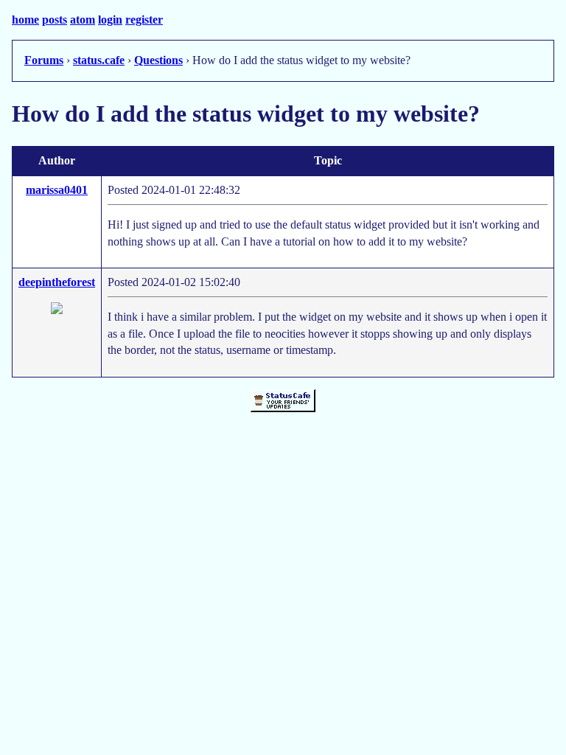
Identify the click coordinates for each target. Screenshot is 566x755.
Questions (158, 60)
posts (54, 19)
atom (82, 19)
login (110, 19)
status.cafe (99, 60)
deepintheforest (56, 282)
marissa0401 (57, 190)
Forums (43, 60)
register (144, 19)
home (25, 19)
